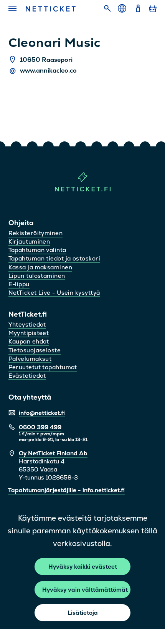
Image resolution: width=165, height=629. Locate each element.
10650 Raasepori (46, 60)
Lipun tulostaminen (36, 275)
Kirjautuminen (29, 241)
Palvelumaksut (30, 358)
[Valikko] (13, 9)
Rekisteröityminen (35, 233)
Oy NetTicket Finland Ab (53, 453)
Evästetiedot (27, 375)
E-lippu (19, 284)
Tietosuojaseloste (34, 350)
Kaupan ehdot (28, 341)
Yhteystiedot (27, 324)
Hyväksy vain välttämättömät (85, 589)
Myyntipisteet (28, 333)
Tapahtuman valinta (37, 250)
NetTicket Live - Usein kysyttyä (54, 292)
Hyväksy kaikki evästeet (82, 566)
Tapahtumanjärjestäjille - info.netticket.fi (66, 490)
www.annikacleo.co (48, 70)
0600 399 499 (40, 427)
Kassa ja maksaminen (40, 267)
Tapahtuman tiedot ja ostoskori (54, 258)
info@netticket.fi (42, 413)
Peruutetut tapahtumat (42, 367)
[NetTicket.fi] (82, 189)
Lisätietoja (83, 612)
